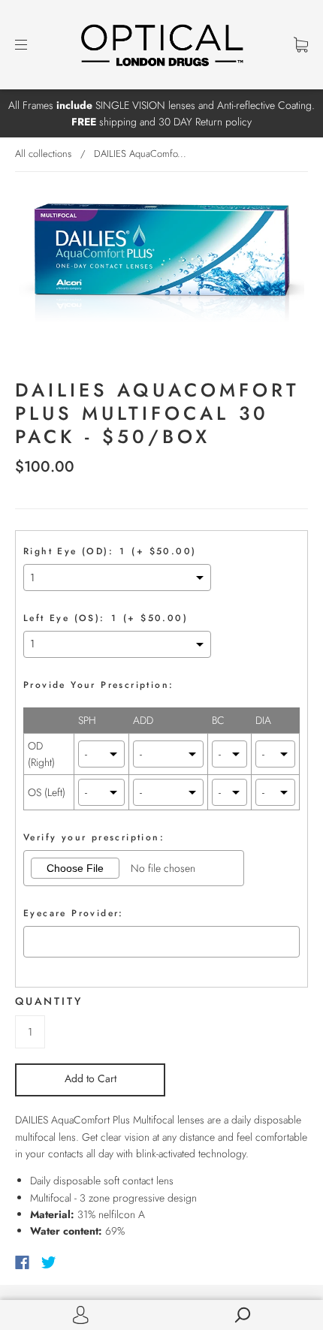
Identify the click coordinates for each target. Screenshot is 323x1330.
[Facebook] (22, 1262)
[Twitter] (48, 1262)
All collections (43, 153)
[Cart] (301, 44)
